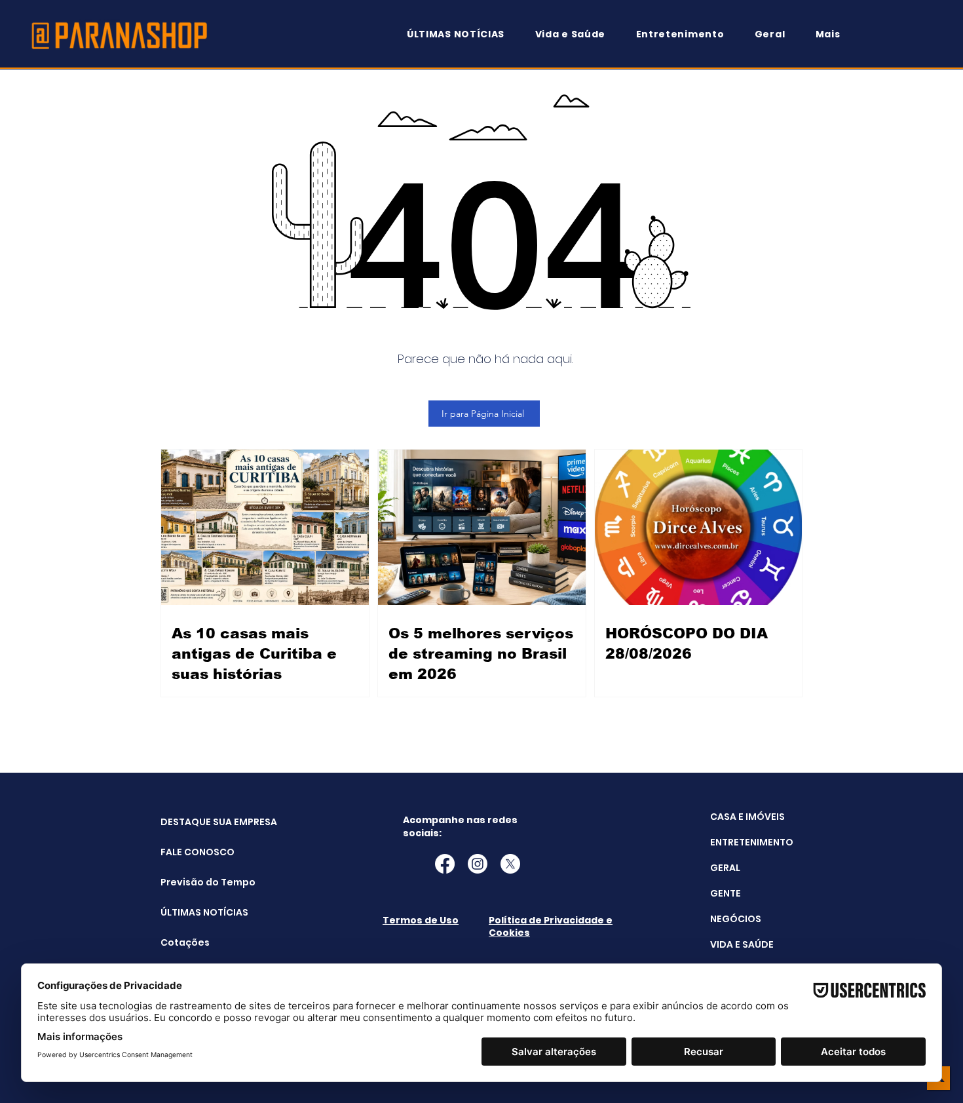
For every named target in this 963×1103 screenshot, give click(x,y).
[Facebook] (445, 864)
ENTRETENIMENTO (751, 842)
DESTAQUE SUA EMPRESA (193, 821)
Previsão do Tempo (193, 882)
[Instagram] (477, 864)
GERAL (725, 867)
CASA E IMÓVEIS (747, 816)
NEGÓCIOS (735, 918)
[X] (510, 864)
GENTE (725, 893)
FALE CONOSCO (193, 852)
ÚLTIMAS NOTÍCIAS (193, 912)
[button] (834, 34)
